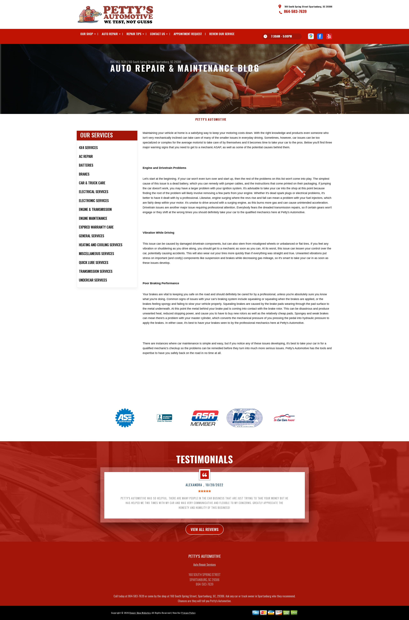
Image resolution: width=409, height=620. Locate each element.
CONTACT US (157, 34)
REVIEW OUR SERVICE (221, 34)
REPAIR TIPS (134, 34)
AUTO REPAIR (110, 34)
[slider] (204, 491)
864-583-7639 (295, 11)
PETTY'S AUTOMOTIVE (210, 119)
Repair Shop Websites (139, 612)
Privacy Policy (188, 612)
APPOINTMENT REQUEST (188, 34)
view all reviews (205, 529)
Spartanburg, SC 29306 (168, 62)
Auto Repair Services (204, 564)
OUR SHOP (86, 34)
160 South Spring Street (141, 62)
